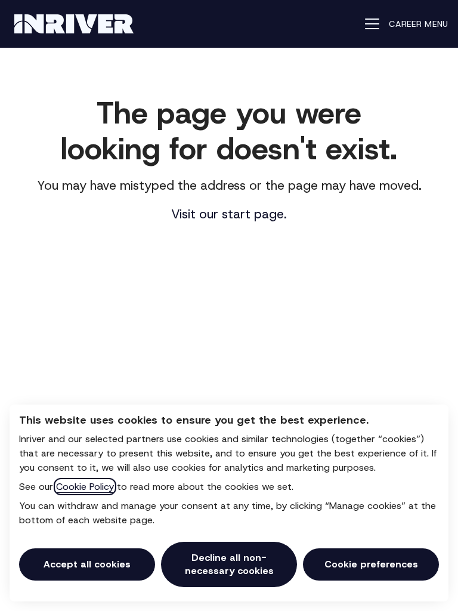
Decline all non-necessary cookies (229, 564)
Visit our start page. (229, 214)
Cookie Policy (85, 486)
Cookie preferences (371, 564)
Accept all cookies (87, 564)
